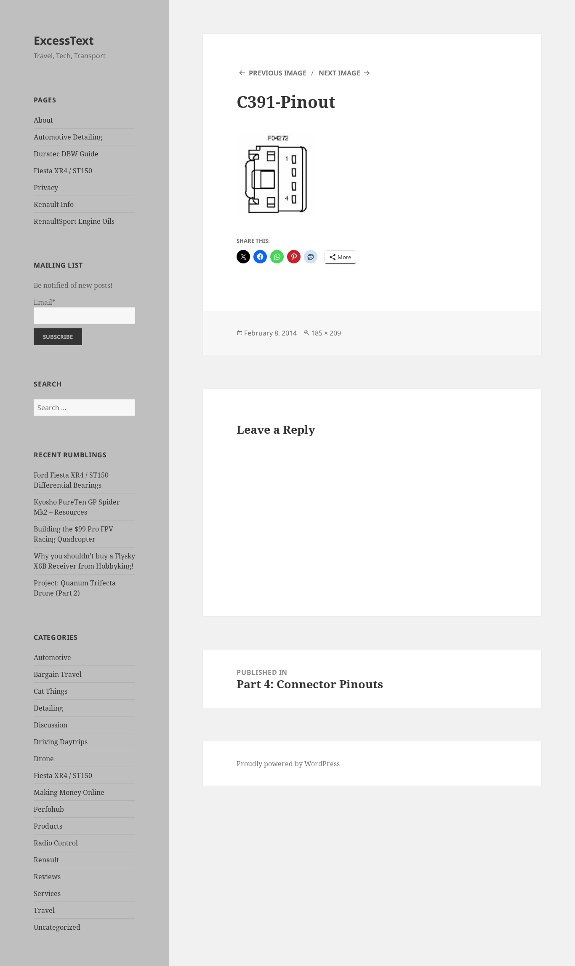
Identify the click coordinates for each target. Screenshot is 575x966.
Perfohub (49, 809)
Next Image (339, 73)
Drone (44, 758)
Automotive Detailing (68, 137)
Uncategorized (57, 927)
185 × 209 (326, 333)
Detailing (48, 708)
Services (47, 893)
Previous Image (277, 73)
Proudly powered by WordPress (288, 763)
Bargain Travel (58, 674)
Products (48, 826)
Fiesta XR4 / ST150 (63, 170)
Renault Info (54, 204)
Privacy (46, 187)
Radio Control (56, 843)
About (43, 120)
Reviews (47, 876)
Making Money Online (69, 792)
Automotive (52, 657)
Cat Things (50, 691)
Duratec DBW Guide (66, 153)
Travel (44, 910)
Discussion (50, 725)
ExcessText (64, 40)
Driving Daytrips (61, 741)
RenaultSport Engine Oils (74, 221)
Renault (46, 859)
